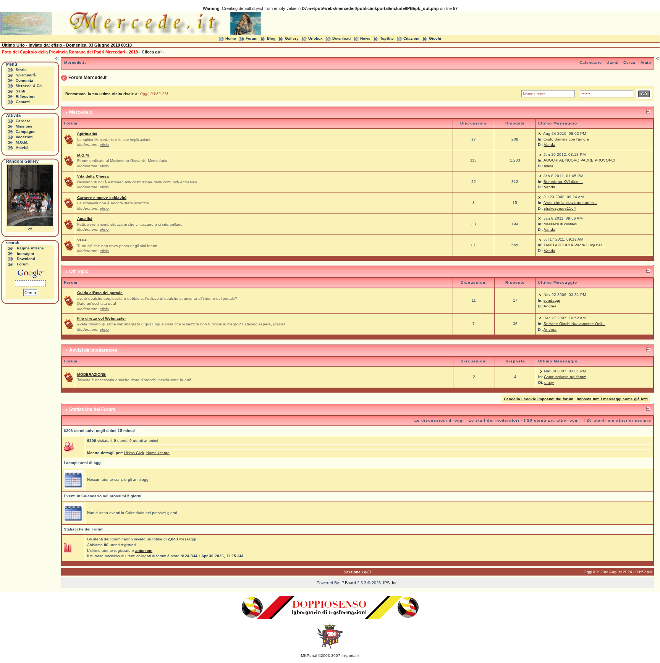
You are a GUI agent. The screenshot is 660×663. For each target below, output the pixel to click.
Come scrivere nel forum (565, 377)
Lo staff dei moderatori (494, 420)
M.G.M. (22, 142)
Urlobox (315, 38)
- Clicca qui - (151, 52)
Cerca (629, 62)
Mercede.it (75, 62)
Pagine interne (30, 248)
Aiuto (646, 62)
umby (549, 382)
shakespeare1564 (560, 208)
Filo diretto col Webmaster (101, 318)
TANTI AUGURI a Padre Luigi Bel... (574, 245)
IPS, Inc (390, 583)
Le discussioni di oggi (439, 420)
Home (230, 38)
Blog (271, 38)
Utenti (612, 62)
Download (341, 38)
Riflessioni (26, 96)
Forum (251, 38)
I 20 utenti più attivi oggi (551, 420)
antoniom (143, 550)
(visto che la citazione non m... (570, 203)
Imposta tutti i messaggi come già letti (612, 399)
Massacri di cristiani (560, 224)
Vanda (549, 144)
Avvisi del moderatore (93, 350)
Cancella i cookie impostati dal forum (538, 399)
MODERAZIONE (91, 374)
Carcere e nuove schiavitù (101, 198)
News (365, 38)
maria (548, 166)
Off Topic (78, 271)
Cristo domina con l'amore (566, 139)
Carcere (23, 121)
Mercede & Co (29, 86)
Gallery (292, 38)
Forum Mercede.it (87, 77)
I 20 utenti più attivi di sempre (617, 420)
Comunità (24, 80)
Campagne (26, 131)
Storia (21, 70)
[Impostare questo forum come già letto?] (68, 139)
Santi (20, 91)
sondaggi (552, 300)
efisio (104, 144)
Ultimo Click (134, 453)
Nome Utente (158, 453)
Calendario (590, 62)
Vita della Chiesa (93, 176)
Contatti (23, 102)
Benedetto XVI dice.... (563, 181)
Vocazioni (25, 137)
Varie (82, 240)
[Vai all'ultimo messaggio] (540, 133)
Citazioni (411, 38)
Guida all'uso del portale (100, 293)
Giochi (435, 38)
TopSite (387, 38)
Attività (22, 148)
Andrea (550, 306)
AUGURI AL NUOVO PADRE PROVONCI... (581, 160)
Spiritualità (26, 75)
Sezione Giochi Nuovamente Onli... (574, 324)
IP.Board (348, 583)
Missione (24, 126)
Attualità (84, 219)
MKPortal (309, 655)
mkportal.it (350, 655)
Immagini (25, 253)
